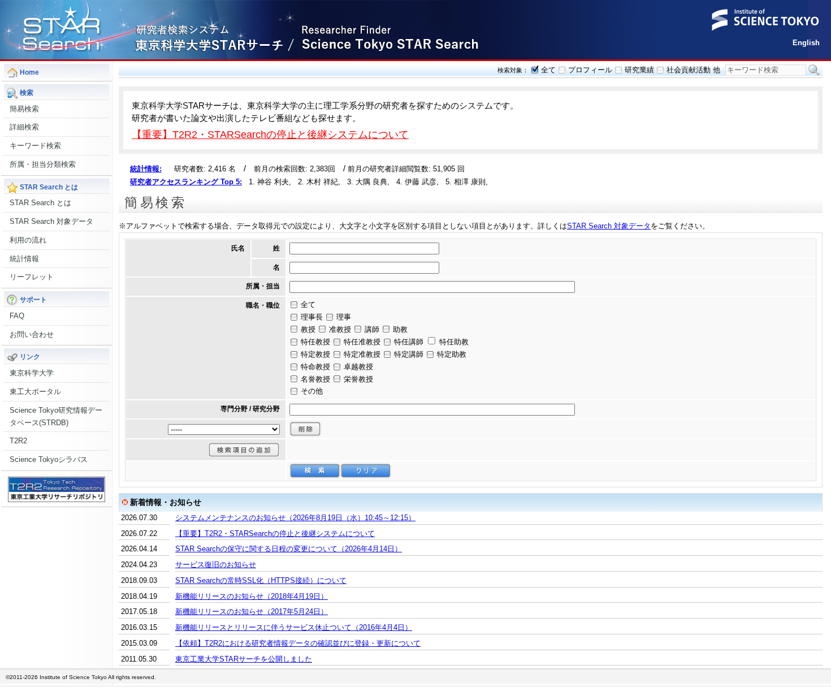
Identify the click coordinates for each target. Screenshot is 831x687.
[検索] (314, 470)
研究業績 (639, 70)
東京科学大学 (32, 373)
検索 (814, 70)
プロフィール (590, 70)
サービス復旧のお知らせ (215, 564)
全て (548, 70)
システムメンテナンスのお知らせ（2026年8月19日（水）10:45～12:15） (295, 517)
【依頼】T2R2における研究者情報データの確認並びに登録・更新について (298, 643)
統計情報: (146, 169)
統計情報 (24, 258)
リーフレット (32, 277)
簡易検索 (24, 109)
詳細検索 (24, 127)
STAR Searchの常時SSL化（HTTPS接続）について (261, 580)
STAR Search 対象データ (51, 221)
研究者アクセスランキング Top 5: (186, 182)
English (806, 42)
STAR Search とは (40, 202)
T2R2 (18, 441)
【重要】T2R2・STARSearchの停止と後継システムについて (270, 134)
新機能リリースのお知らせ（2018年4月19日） (251, 596)
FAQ (17, 316)
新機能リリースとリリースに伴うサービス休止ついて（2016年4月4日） (293, 627)
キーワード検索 (35, 145)
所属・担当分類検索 (43, 164)
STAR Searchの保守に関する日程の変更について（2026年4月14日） (288, 549)
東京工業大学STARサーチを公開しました (243, 659)
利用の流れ (28, 240)
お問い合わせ (32, 334)
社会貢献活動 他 (693, 70)
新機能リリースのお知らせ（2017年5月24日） (251, 611)
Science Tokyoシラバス (49, 459)
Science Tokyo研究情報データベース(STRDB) (56, 416)
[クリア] (365, 470)
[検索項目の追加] (244, 449)
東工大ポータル (35, 391)
